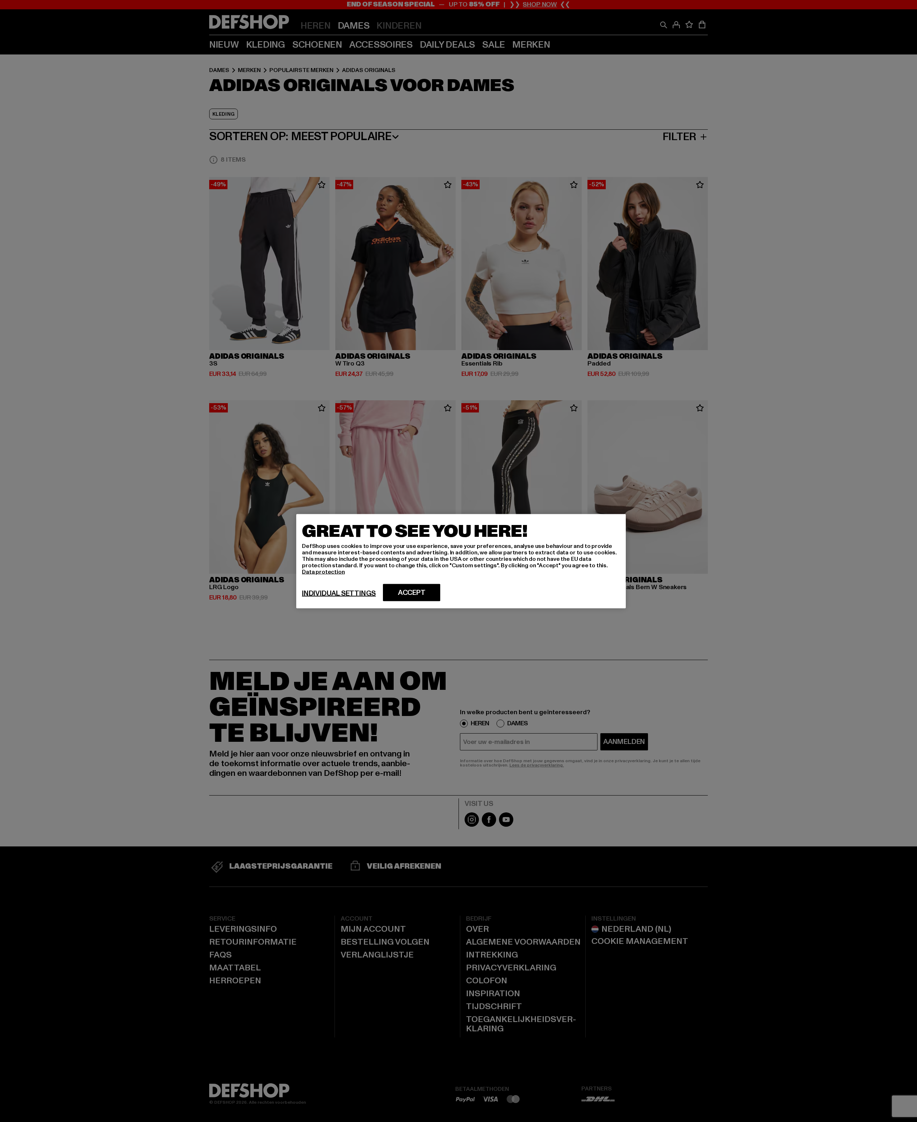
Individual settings (339, 593)
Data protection (323, 572)
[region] (461, 561)
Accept (412, 592)
